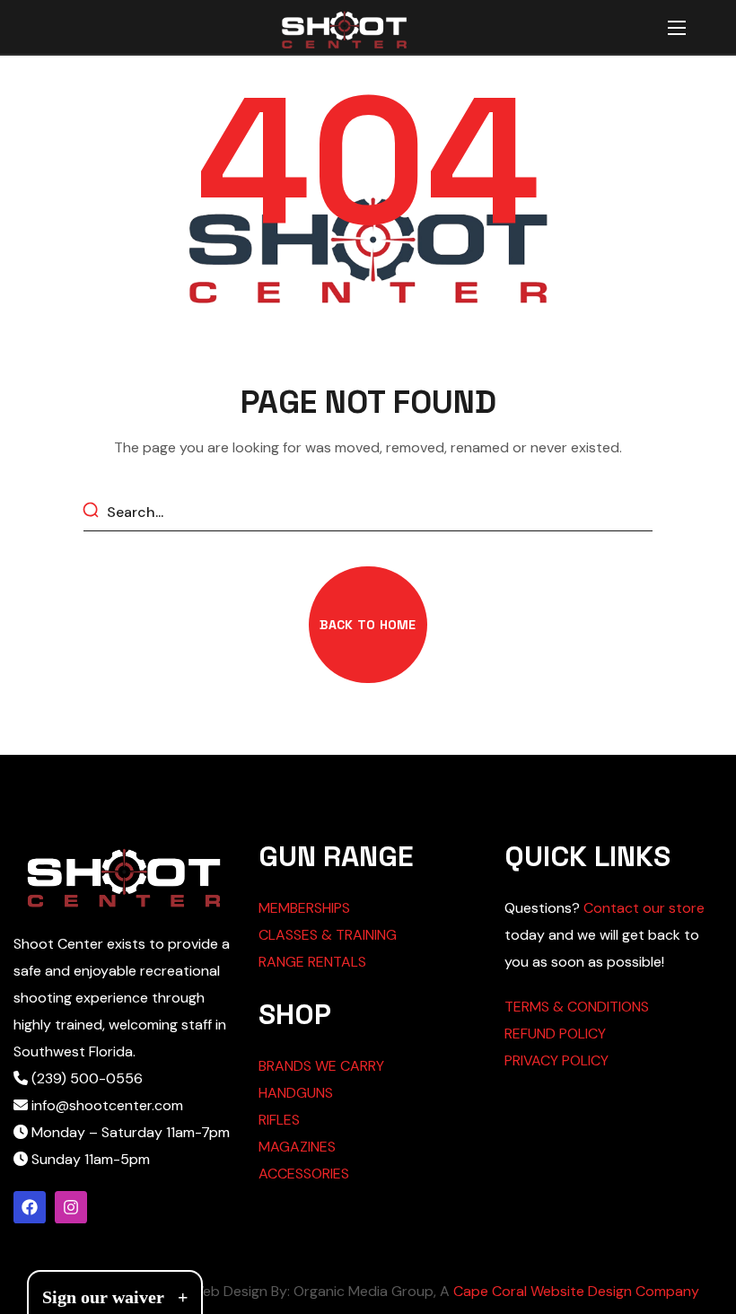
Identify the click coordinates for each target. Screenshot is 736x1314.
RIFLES (279, 1119)
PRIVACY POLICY (556, 1060)
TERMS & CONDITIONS (576, 1006)
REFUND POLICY (555, 1033)
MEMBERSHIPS (304, 907)
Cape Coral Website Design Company (576, 1291)
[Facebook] (29, 1207)
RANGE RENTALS (312, 961)
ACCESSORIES (303, 1173)
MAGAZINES (297, 1146)
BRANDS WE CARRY (321, 1065)
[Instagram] (71, 1207)
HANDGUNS (295, 1092)
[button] (367, 624)
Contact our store (644, 907)
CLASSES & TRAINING (327, 934)
